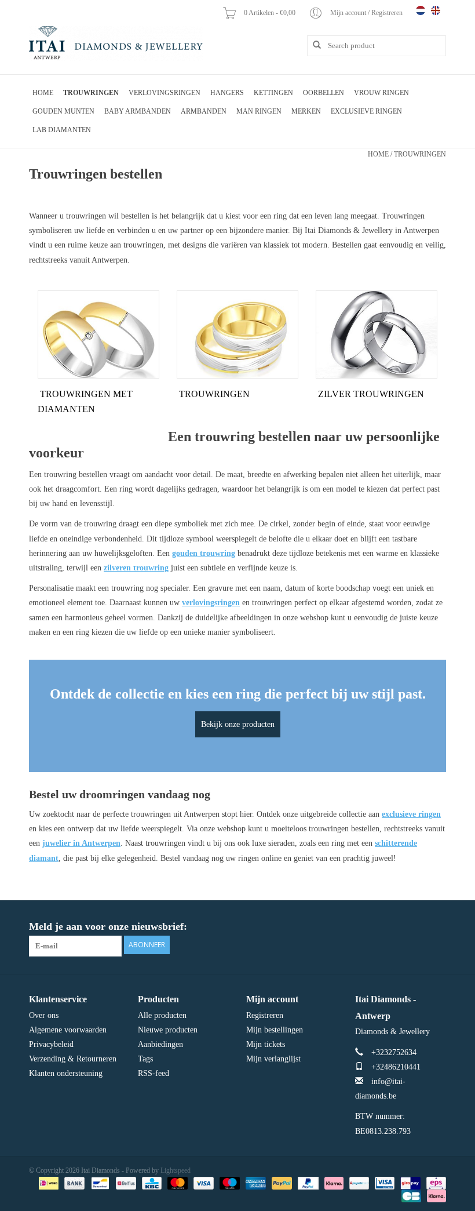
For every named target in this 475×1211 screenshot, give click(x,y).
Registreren (264, 1015)
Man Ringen (259, 111)
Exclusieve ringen (366, 111)
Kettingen (273, 93)
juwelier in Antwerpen (81, 843)
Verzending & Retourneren (72, 1058)
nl (420, 10)
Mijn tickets (265, 1044)
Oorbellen (323, 93)
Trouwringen (91, 93)
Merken (306, 111)
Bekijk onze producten (238, 724)
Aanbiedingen (160, 1044)
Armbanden (203, 111)
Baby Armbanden (137, 111)
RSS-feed (153, 1073)
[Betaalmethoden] (47, 1183)
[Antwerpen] (116, 43)
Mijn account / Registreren (367, 13)
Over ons (44, 1015)
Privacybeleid (51, 1044)
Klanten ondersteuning (66, 1073)
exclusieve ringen (411, 814)
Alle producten (162, 1015)
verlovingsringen (211, 602)
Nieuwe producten (168, 1029)
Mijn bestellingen (274, 1029)
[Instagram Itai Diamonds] (436, 927)
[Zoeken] (313, 45)
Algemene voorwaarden (68, 1029)
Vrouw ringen (381, 93)
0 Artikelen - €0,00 (270, 13)
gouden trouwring (203, 553)
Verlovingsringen (164, 93)
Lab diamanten (61, 130)
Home (42, 93)
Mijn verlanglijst (273, 1058)
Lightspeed (175, 1170)
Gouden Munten (63, 111)
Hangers (227, 93)
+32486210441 (396, 1067)
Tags (145, 1058)
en (435, 10)
